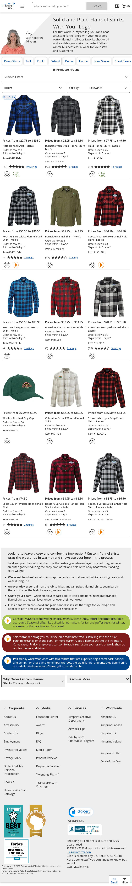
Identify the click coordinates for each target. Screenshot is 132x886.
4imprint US (108, 717)
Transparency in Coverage (47, 786)
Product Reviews (46, 758)
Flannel (83, 61)
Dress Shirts (12, 61)
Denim (69, 61)
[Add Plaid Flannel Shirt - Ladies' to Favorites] (92, 174)
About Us (10, 717)
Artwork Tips (76, 729)
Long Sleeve (101, 61)
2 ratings (29, 525)
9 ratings (74, 167)
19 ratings (32, 167)
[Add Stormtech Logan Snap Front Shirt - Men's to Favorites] (7, 356)
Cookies (9, 783)
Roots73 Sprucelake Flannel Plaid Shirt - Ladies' (107, 238)
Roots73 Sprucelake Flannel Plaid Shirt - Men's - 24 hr (65, 505)
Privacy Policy (13, 759)
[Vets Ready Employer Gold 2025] (35, 821)
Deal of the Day (111, 761)
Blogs (39, 733)
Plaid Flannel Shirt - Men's (18, 145)
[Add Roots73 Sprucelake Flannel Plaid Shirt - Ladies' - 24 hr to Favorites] (92, 532)
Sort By (74, 88)
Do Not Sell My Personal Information (16, 771)
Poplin (41, 61)
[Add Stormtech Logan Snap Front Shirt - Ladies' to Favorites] (92, 441)
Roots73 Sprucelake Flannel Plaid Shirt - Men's (22, 238)
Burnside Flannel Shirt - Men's (63, 236)
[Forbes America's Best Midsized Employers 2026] (16, 851)
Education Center (47, 717)
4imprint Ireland (111, 741)
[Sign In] (117, 6)
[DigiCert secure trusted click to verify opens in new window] (81, 812)
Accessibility (11, 725)
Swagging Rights (47, 774)
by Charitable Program (81, 739)
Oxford (55, 61)
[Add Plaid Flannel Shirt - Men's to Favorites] (7, 174)
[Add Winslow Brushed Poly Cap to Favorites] (7, 441)
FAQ (38, 741)
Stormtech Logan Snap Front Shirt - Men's (20, 329)
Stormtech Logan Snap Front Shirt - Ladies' (105, 419)
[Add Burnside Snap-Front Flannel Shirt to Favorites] (50, 356)
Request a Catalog (47, 766)
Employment (12, 741)
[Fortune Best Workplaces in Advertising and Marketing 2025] (13, 821)
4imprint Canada (111, 725)
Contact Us (11, 733)
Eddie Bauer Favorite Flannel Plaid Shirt (23, 505)
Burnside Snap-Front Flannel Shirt (65, 327)
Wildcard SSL (76, 822)
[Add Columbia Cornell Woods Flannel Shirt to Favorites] (50, 441)
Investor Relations (16, 751)
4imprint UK (108, 733)
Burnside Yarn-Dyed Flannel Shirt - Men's (65, 147)
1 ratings (29, 257)
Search (96, 6)
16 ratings (117, 167)
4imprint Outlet (110, 753)
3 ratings (72, 348)
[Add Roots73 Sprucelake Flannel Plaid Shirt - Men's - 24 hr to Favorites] (50, 532)
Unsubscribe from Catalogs (15, 793)
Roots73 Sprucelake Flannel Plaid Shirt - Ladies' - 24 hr (107, 505)
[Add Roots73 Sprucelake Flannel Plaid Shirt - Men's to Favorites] (7, 265)
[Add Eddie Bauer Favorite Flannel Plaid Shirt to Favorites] (7, 532)
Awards (41, 725)
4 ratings (74, 257)
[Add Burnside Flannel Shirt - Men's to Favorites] (50, 265)
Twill (28, 61)
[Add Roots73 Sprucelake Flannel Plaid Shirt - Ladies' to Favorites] (92, 265)
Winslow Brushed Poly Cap (18, 418)
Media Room (44, 750)
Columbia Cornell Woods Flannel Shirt (64, 419)
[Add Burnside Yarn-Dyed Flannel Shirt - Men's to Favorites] (50, 174)
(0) (126, 7)
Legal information (79, 852)
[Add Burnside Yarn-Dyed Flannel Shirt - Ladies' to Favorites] (92, 356)
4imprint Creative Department (79, 718)
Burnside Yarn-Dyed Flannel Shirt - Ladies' (108, 329)
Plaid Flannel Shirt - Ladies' (104, 145)
